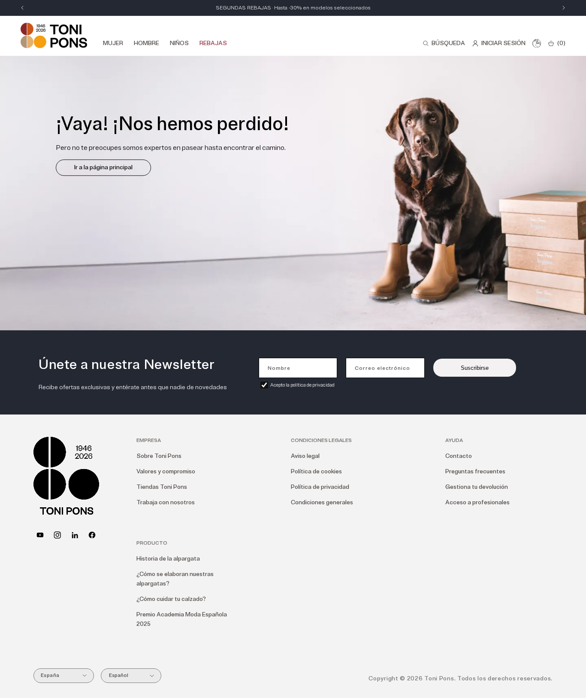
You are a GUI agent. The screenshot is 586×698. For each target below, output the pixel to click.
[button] (444, 43)
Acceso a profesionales (477, 502)
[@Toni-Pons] (40, 535)
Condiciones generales (322, 502)
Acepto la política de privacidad (302, 385)
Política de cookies (316, 471)
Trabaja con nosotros (165, 502)
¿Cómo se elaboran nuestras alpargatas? (175, 578)
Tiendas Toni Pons (161, 487)
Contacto (458, 456)
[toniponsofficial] (92, 535)
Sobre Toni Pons (158, 456)
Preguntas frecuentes (475, 471)
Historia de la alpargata (168, 558)
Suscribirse (475, 368)
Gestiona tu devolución (476, 487)
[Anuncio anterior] (22, 7)
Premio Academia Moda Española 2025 (181, 619)
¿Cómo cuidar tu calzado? (171, 599)
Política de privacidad (320, 487)
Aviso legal (305, 456)
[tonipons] (75, 535)
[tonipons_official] (57, 535)
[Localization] (536, 43)
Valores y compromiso (165, 471)
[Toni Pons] (54, 35)
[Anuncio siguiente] (563, 7)
